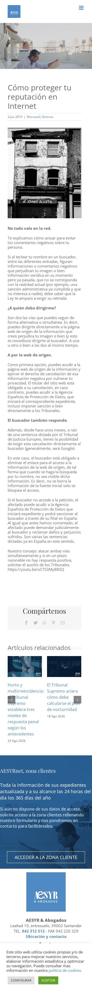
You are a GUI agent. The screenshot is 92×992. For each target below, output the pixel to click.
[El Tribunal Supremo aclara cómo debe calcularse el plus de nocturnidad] (64, 666)
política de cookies (65, 970)
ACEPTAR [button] (48, 980)
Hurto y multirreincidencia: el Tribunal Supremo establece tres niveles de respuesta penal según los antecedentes (26, 709)
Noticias (47, 117)
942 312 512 (33, 931)
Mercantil (33, 117)
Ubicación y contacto (46, 936)
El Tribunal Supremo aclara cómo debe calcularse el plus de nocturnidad (63, 697)
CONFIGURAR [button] (21, 980)
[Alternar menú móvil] (81, 7)
